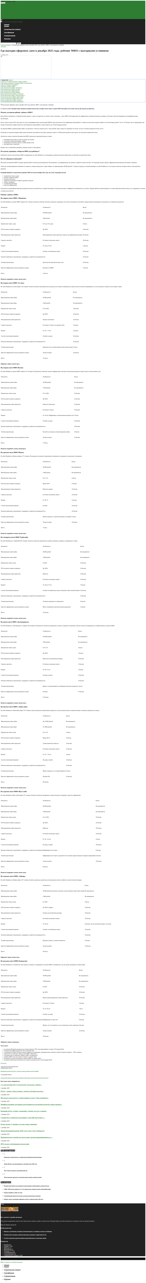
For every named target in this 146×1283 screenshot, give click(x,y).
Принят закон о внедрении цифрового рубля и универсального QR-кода (23, 1199)
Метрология (8, 1249)
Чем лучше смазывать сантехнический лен (15, 1170)
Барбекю (7, 1244)
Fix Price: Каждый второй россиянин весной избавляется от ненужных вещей (25, 1238)
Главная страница (6, 45)
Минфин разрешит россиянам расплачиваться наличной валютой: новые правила (24, 7)
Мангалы (7, 1247)
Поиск (18, 43)
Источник (3, 1063)
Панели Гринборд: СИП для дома (13, 1192)
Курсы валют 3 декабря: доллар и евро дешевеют (15, 13)
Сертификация (9, 32)
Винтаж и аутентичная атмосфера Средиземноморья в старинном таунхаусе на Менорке (28, 1231)
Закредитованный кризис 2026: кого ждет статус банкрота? (18, 15)
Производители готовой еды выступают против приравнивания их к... (27, 1137)
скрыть (11, 80)
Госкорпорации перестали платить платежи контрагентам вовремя (22, 1196)
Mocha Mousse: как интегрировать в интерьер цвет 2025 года (20, 1164)
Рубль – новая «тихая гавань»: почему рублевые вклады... (17, 4)
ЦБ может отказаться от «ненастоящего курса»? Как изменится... (19, 9)
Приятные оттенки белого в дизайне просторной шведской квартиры (23, 1157)
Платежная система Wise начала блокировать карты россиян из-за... (20, 18)
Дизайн (6, 26)
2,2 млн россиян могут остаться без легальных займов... (17, 6)
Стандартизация (9, 35)
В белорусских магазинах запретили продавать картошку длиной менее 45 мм (25, 1234)
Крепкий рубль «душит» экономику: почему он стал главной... (19, 10)
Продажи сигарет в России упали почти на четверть (16, 16)
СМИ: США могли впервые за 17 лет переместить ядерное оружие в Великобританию (27, 1189)
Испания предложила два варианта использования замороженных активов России (26, 1186)
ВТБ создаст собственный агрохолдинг (15, 1144)
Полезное (7, 39)
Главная (6, 24)
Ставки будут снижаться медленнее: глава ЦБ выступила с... (18, 12)
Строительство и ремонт (12, 29)
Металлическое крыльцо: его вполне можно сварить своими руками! (23, 1177)
